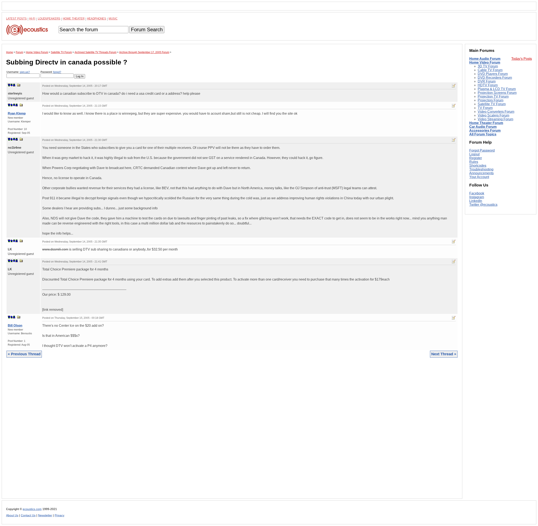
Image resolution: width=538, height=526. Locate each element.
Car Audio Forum (483, 127)
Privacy (59, 515)
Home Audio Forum (484, 58)
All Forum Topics (482, 134)
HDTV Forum (488, 85)
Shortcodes (477, 165)
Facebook (476, 193)
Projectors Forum (490, 100)
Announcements (481, 173)
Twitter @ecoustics (483, 204)
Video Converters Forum (496, 111)
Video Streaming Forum (495, 119)
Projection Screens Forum (497, 92)
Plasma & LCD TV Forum (497, 89)
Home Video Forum (484, 62)
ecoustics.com (32, 509)
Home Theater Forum (486, 123)
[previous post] (11, 105)
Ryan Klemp (17, 113)
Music (113, 18)
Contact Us (28, 515)
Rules (473, 162)
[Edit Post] (454, 85)
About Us (12, 515)
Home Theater (73, 18)
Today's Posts (521, 58)
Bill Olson (15, 325)
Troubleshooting (481, 169)
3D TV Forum (488, 66)
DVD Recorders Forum (495, 77)
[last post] (14, 85)
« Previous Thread (24, 354)
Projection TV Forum (493, 96)
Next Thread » (443, 354)
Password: (51, 72)
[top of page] (9, 85)
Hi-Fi (32, 18)
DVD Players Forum (493, 74)
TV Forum (485, 108)
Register (475, 158)
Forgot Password (482, 150)
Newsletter (45, 515)
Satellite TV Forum (492, 104)
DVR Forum (487, 81)
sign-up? (25, 72)
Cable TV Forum (490, 70)
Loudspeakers (49, 18)
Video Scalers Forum (493, 115)
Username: (18, 72)
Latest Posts (16, 18)
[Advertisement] (132, 431)
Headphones (96, 18)
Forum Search (147, 29)
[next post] (11, 85)
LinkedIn (475, 201)
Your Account (479, 177)
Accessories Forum (485, 130)
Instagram (476, 197)
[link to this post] (19, 85)
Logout (474, 154)
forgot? (57, 72)
